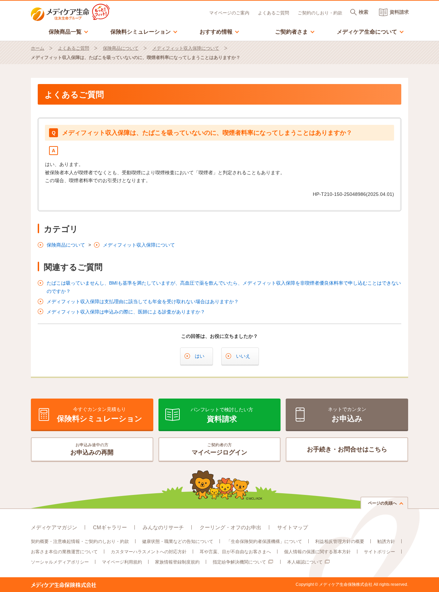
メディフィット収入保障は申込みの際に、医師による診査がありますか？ (126, 312)
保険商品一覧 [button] (68, 31)
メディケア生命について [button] (370, 31)
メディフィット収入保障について (185, 48)
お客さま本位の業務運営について (64, 551)
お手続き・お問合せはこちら (347, 449)
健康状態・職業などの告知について (177, 541)
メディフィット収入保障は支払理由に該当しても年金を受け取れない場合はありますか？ (143, 301)
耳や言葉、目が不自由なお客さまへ (235, 551)
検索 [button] (363, 12)
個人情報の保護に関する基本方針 (317, 551)
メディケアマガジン (54, 527)
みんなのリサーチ (163, 527)
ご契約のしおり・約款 (320, 12)
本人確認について (305, 562)
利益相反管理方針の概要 (339, 541)
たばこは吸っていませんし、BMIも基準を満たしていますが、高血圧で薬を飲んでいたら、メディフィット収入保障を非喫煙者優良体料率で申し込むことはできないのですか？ (224, 287)
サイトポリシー (379, 551)
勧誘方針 (386, 541)
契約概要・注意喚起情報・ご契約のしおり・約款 (80, 541)
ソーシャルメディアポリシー (60, 562)
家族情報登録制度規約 (177, 562)
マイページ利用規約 (122, 562)
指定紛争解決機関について (239, 562)
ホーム (37, 48)
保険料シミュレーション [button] (144, 31)
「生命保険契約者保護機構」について (264, 541)
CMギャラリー (110, 527)
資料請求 (399, 12)
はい (199, 356)
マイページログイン (219, 449)
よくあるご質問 (273, 12)
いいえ (243, 356)
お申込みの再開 (92, 449)
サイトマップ (292, 527)
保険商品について (121, 48)
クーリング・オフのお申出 (230, 527)
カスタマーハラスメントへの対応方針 (149, 551)
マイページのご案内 (229, 12)
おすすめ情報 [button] (219, 31)
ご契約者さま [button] (295, 31)
